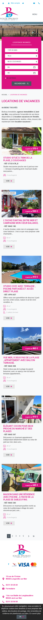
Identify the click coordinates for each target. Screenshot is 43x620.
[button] (4, 3)
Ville (9, 56)
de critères (10, 78)
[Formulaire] (34, 3)
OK (20, 617)
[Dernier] (33, 536)
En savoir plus (35, 613)
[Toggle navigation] (37, 14)
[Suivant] (28, 536)
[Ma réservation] (23, 3)
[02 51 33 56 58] (39, 3)
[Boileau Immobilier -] (9, 14)
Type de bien (12, 50)
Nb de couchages (14, 61)
